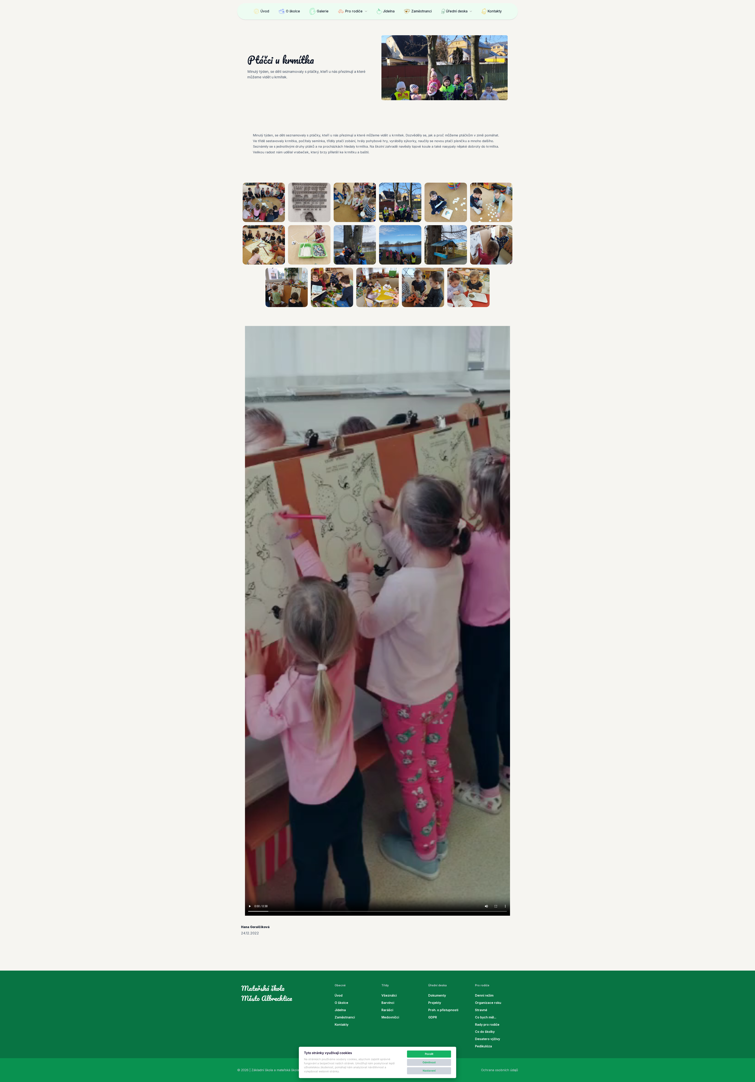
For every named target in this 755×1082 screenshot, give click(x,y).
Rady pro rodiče (487, 1024)
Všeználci (389, 995)
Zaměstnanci (421, 11)
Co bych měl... (485, 1017)
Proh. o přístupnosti (443, 1010)
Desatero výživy (487, 1039)
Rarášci (387, 1010)
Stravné (481, 1010)
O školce (293, 11)
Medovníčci (390, 1017)
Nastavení (429, 1070)
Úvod (265, 11)
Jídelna (389, 11)
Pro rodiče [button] (354, 11)
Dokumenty (437, 995)
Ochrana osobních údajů (499, 1070)
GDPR (432, 1017)
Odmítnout (429, 1062)
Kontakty (495, 11)
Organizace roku (488, 1003)
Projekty (434, 1003)
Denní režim (484, 995)
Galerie (323, 11)
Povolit (429, 1053)
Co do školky (485, 1032)
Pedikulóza (483, 1046)
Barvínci (387, 1003)
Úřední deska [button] (457, 11)
